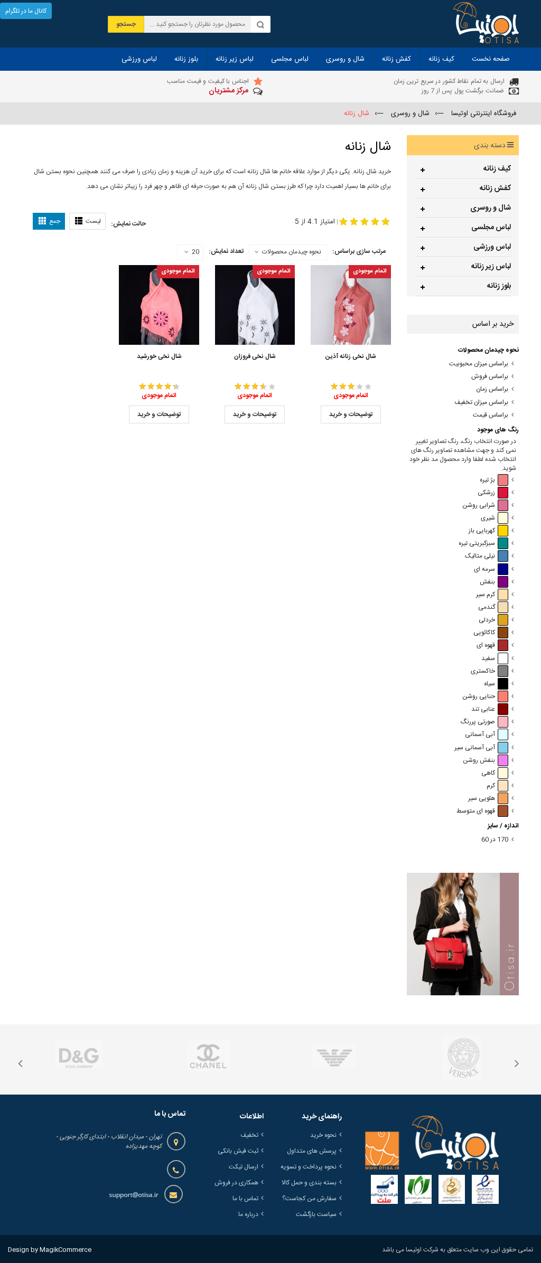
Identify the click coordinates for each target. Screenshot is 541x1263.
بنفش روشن (479, 760)
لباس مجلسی (491, 227)
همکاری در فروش (236, 1182)
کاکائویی (484, 632)
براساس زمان (492, 389)
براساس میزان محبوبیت (478, 364)
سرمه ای (484, 569)
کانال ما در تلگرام (25, 11)
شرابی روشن (478, 505)
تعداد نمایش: (226, 251)
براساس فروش (489, 376)
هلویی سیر (481, 798)
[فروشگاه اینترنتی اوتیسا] (486, 23)
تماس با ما (245, 1198)
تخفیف (249, 1135)
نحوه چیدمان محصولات (291, 252)
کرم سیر (485, 594)
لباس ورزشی (492, 247)
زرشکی (486, 492)
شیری (488, 518)
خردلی (487, 620)
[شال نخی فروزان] (255, 304)
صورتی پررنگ (478, 722)
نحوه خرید (323, 1135)
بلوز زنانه (499, 286)
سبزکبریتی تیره (477, 543)
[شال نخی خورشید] (159, 304)
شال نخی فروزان (255, 356)
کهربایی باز (482, 530)
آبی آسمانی (480, 734)
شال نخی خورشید (159, 356)
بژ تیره (487, 480)
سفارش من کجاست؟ (309, 1198)
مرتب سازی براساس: (359, 251)
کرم (491, 785)
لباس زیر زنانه (491, 266)
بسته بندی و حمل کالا (309, 1182)
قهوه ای (486, 645)
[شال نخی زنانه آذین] (350, 304)
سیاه (489, 684)
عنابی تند (483, 709)
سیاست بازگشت (316, 1214)
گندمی (486, 607)
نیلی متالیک (480, 556)
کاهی (488, 773)
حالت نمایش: (128, 224)
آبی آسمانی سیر (474, 747)
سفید (488, 658)
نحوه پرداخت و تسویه (309, 1167)
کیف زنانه (497, 169)
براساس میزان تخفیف (481, 402)
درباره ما (248, 1214)
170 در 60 (494, 839)
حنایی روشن (478, 696)
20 (195, 252)
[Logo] (432, 1143)
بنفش (487, 582)
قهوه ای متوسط (475, 811)
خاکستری (483, 671)
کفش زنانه (495, 188)
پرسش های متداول (312, 1151)
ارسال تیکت (243, 1167)
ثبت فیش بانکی (238, 1151)
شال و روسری (490, 208)
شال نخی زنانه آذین (350, 356)
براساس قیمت (490, 415)
